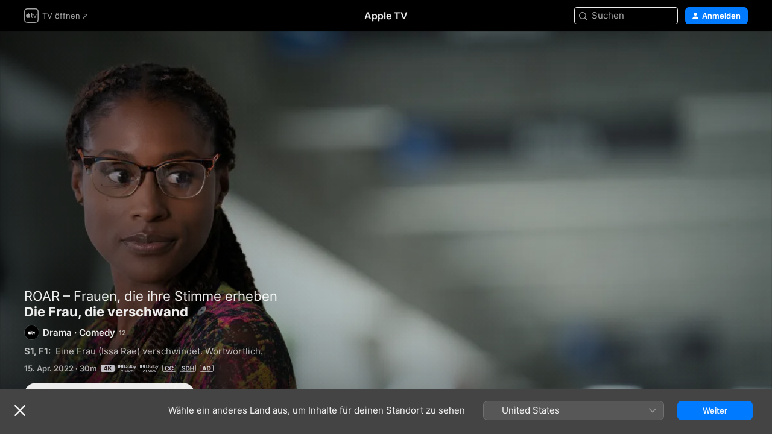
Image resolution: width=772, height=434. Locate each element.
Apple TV (386, 16)
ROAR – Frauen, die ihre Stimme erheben (150, 296)
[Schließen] (19, 410)
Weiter (715, 410)
